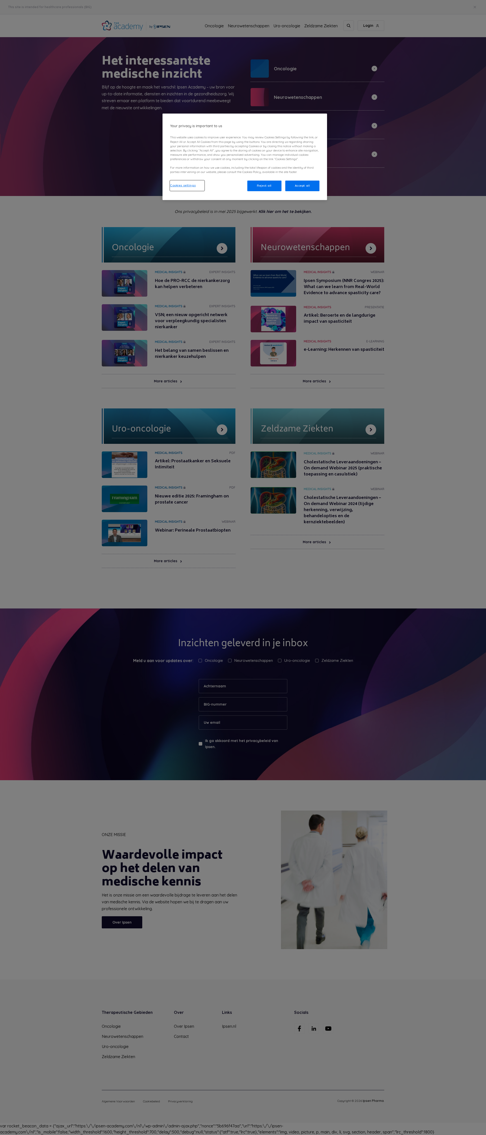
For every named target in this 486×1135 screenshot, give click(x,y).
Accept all (302, 185)
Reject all (264, 185)
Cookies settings (183, 185)
